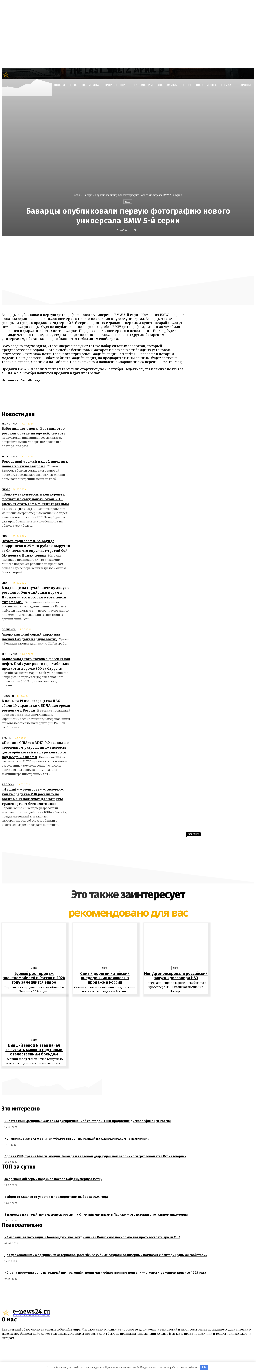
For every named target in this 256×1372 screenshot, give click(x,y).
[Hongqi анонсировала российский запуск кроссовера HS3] (176, 945)
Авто (77, 194)
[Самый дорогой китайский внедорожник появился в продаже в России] (105, 945)
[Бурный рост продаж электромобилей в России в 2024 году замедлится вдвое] (34, 945)
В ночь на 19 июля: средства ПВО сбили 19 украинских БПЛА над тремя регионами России (36, 705)
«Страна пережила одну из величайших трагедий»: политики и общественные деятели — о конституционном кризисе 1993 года (105, 1272)
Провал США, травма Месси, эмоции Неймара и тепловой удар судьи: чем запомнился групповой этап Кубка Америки (95, 1156)
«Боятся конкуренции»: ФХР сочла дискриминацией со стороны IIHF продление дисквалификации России (87, 1121)
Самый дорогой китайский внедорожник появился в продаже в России (105, 978)
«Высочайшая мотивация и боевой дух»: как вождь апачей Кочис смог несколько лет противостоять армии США (92, 1237)
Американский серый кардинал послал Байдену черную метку (53, 1179)
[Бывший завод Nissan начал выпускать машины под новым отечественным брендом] (34, 1017)
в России (8, 784)
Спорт (6, 489)
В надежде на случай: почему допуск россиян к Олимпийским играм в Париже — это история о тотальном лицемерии (96, 1214)
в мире (6, 737)
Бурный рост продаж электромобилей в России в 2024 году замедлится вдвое (34, 978)
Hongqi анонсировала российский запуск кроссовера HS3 (176, 975)
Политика (9, 629)
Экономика (10, 423)
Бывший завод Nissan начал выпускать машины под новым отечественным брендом (34, 1049)
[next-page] (130, 1072)
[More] (226, 245)
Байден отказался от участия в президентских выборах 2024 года (56, 1197)
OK (204, 1367)
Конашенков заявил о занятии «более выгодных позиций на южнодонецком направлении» (76, 1138)
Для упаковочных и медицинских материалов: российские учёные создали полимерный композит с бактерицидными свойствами (105, 1255)
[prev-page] (126, 1072)
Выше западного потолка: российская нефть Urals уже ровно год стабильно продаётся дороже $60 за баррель (36, 663)
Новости (8, 696)
